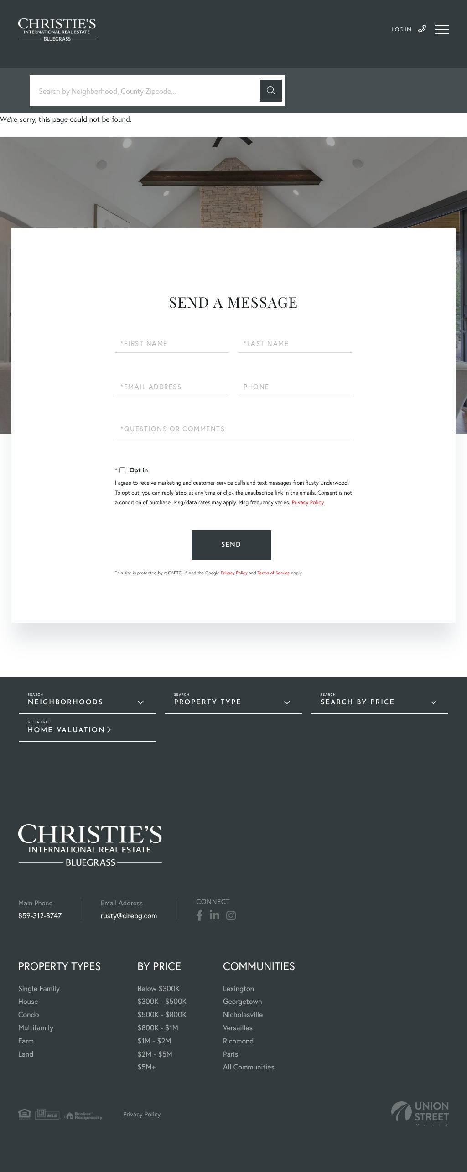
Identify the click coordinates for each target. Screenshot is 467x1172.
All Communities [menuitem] (249, 1067)
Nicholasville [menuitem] (243, 1014)
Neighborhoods (66, 702)
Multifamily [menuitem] (35, 1028)
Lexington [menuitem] (238, 988)
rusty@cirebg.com (129, 915)
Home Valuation (66, 730)
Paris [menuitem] (230, 1054)
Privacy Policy (308, 502)
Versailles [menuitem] (238, 1028)
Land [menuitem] (26, 1054)
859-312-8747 (422, 29)
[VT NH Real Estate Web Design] (420, 1113)
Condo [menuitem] (28, 1014)
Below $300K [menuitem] (158, 988)
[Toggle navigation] (442, 29)
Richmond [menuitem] (238, 1041)
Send (231, 545)
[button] (271, 91)
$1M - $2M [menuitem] (154, 1041)
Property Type (208, 702)
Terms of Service (273, 573)
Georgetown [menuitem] (242, 1001)
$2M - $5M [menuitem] (154, 1054)
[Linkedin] (214, 915)
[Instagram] (231, 915)
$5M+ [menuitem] (146, 1067)
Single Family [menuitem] (39, 988)
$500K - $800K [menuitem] (162, 1014)
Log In (401, 30)
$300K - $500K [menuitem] (162, 1001)
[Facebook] (199, 915)
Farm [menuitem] (26, 1041)
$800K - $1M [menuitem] (157, 1028)
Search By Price (357, 702)
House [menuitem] (28, 1001)
